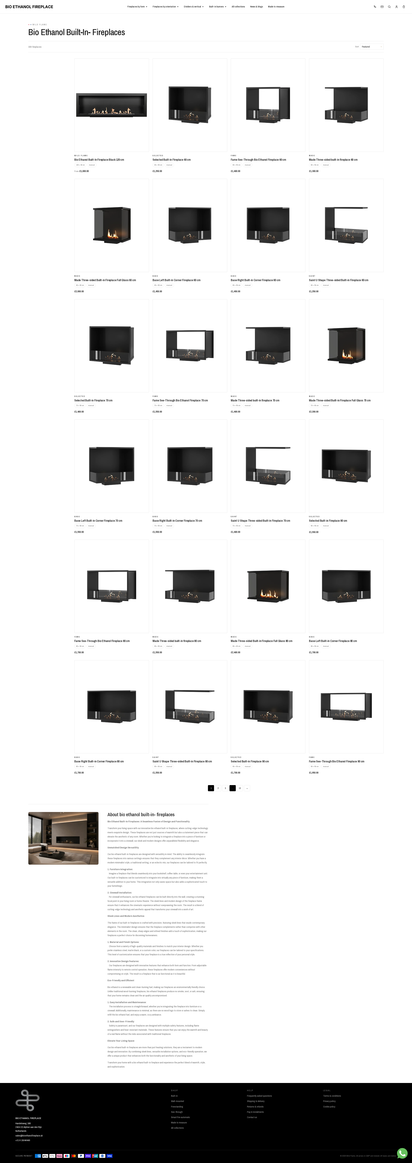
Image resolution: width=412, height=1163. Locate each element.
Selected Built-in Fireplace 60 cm (172, 160)
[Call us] (375, 7)
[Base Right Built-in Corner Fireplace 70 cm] (190, 466)
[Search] (389, 7)
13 (240, 788)
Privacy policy (329, 1101)
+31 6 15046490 (22, 1140)
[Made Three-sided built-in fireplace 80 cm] (190, 586)
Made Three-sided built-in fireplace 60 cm (333, 160)
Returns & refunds (255, 1106)
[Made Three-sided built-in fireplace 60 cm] (346, 105)
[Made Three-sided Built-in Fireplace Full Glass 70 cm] (346, 346)
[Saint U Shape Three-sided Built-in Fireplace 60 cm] (346, 225)
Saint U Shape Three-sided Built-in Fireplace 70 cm (260, 521)
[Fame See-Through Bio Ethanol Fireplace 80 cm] (111, 586)
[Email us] (382, 7)
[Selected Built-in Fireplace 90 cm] (268, 707)
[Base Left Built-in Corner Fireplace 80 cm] (346, 586)
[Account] (396, 7)
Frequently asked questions (259, 1095)
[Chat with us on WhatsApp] (402, 1153)
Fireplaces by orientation (164, 6)
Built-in (174, 1095)
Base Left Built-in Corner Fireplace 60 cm (176, 280)
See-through (177, 1112)
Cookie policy (329, 1106)
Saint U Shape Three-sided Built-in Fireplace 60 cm (338, 280)
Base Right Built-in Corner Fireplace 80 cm (99, 761)
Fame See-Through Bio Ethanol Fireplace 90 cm (336, 761)
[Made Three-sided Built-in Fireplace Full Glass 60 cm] (111, 225)
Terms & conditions (332, 1095)
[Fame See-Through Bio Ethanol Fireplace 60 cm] (268, 105)
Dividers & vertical (192, 6)
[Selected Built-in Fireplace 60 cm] (190, 105)
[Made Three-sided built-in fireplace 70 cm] (268, 346)
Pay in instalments (255, 1112)
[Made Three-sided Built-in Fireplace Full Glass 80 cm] (268, 586)
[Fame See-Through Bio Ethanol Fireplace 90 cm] (346, 707)
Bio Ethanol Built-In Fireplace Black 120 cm (99, 160)
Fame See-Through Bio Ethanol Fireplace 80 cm (102, 641)
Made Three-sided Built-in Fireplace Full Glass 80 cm (261, 641)
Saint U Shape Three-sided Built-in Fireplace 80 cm (182, 761)
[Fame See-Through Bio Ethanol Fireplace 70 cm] (190, 346)
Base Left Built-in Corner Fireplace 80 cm (333, 641)
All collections (238, 6)
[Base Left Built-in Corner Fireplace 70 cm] (111, 466)
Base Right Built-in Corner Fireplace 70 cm (177, 521)
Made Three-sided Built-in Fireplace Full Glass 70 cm (339, 400)
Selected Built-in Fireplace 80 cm (328, 521)
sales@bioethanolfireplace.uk (29, 1135)
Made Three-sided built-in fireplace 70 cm (255, 400)
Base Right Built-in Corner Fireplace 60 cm (255, 280)
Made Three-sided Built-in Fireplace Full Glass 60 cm (105, 280)
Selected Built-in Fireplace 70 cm (93, 400)
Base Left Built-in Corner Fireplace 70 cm (98, 521)
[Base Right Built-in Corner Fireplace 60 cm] (268, 225)
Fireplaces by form (136, 6)
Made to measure (276, 6)
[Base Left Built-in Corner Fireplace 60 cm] (190, 225)
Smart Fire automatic (180, 1117)
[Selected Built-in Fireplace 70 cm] (111, 346)
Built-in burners (216, 6)
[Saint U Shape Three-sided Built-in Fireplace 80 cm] (190, 707)
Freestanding (177, 1106)
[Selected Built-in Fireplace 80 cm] (346, 466)
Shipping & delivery (255, 1101)
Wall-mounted (177, 1101)
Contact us (252, 1117)
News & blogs (256, 6)
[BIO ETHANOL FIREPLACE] (64, 6)
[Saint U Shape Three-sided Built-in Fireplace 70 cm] (268, 466)
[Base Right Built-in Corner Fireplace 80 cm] (111, 707)
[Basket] (404, 7)
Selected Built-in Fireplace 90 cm (250, 761)
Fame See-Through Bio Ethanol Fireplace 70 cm (180, 400)
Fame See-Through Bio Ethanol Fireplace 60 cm (258, 160)
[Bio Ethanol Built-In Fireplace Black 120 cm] (111, 105)
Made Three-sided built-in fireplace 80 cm (177, 641)
